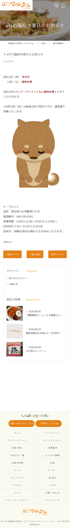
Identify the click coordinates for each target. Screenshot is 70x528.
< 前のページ (12, 254)
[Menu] (63, 5)
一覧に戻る (35, 254)
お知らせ (7, 242)
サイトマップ (52, 500)
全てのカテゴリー (18, 278)
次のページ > (57, 254)
